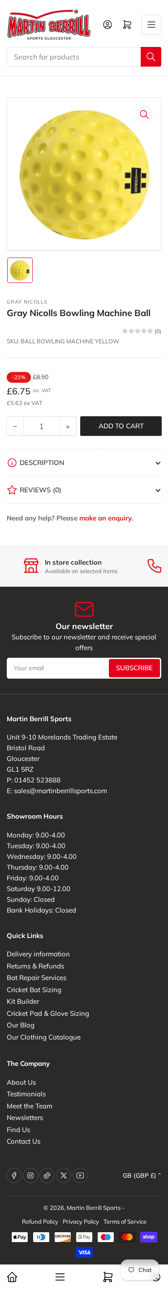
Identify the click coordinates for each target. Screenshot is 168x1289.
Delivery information (38, 954)
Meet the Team (29, 1106)
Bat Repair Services (36, 977)
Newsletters (25, 1117)
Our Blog (20, 1025)
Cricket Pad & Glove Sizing (48, 1013)
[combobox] (84, 57)
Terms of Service (124, 1221)
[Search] (151, 56)
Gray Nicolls (27, 302)
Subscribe (134, 668)
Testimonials (26, 1094)
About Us (21, 1082)
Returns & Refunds (35, 966)
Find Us (18, 1129)
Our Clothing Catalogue (44, 1037)
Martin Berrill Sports (94, 1207)
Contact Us (23, 1141)
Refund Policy (40, 1221)
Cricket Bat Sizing (34, 989)
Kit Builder (23, 1001)
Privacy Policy (81, 1221)
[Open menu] (151, 24)
